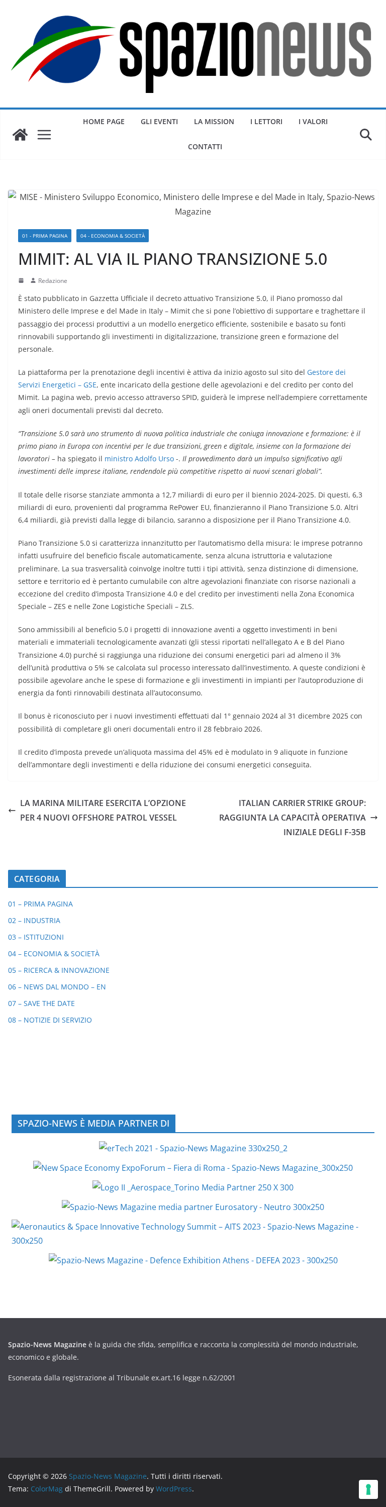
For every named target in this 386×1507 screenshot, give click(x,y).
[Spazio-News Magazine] (20, 135)
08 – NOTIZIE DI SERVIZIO (50, 1020)
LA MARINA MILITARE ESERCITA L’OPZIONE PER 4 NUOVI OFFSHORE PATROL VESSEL (103, 810)
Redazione (52, 280)
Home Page (104, 121)
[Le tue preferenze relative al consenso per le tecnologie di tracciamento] (368, 1489)
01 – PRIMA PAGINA (40, 904)
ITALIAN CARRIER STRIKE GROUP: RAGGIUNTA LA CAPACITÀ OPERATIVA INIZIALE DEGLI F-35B (292, 817)
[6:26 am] (22, 280)
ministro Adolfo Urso (139, 458)
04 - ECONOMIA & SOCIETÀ (112, 235)
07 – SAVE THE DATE (41, 1003)
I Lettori (266, 121)
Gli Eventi (159, 121)
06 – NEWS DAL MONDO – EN (57, 986)
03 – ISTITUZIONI (36, 937)
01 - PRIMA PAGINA (44, 235)
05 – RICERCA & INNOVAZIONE (59, 970)
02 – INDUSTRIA (34, 920)
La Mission (214, 121)
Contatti (205, 146)
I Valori (313, 121)
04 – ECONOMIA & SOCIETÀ (54, 953)
